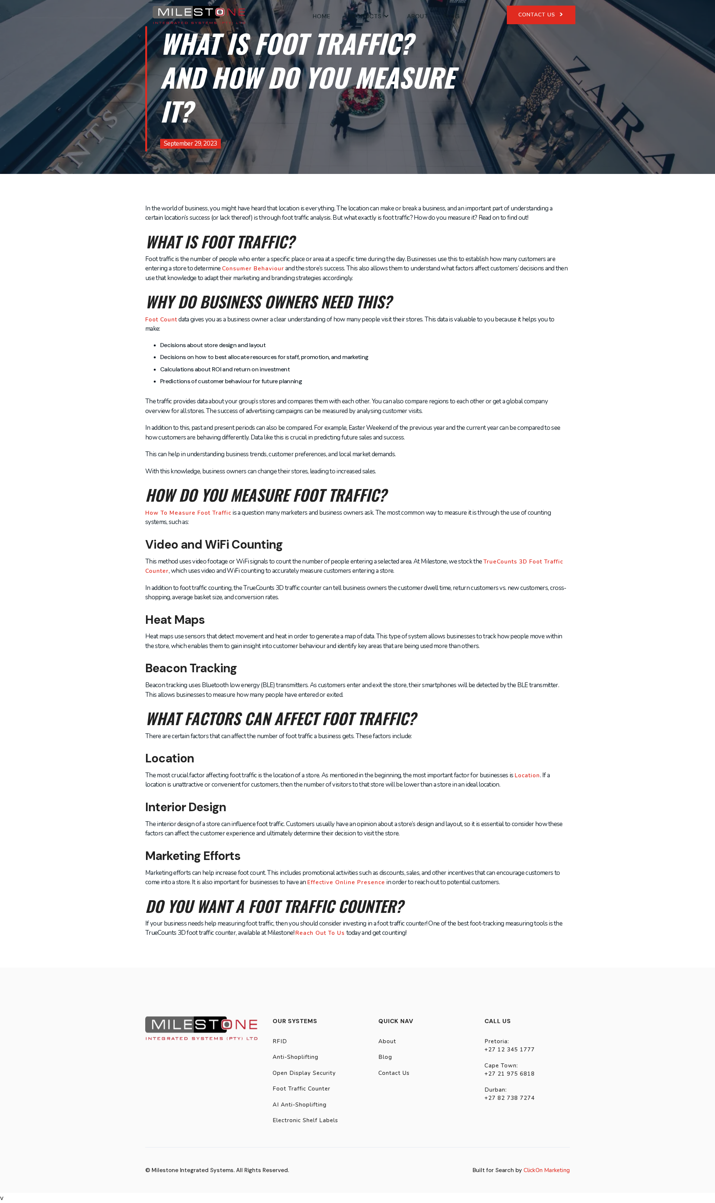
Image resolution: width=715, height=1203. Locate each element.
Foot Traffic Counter (301, 1088)
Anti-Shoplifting (295, 1057)
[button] (369, 15)
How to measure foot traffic (188, 513)
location (527, 775)
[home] (199, 15)
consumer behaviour (253, 268)
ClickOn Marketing (547, 1170)
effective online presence (346, 882)
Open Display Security (304, 1073)
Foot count (161, 319)
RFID (280, 1041)
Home (322, 16)
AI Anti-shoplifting (300, 1104)
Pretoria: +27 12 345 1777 (509, 1046)
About (417, 16)
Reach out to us (320, 933)
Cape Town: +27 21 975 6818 (509, 1070)
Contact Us (394, 1073)
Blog (452, 16)
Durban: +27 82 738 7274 (509, 1094)
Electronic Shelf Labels (305, 1120)
